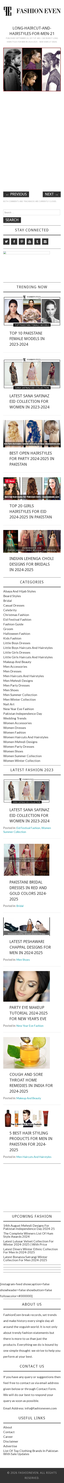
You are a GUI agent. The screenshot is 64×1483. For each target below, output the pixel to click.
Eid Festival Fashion (17, 619)
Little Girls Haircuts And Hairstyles (28, 657)
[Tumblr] (37, 241)
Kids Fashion (12, 638)
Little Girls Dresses (16, 652)
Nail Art (8, 704)
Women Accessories (17, 723)
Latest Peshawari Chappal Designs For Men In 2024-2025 (30, 947)
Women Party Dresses (18, 746)
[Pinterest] (22, 241)
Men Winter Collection (19, 699)
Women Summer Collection (22, 756)
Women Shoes (13, 751)
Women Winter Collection (21, 760)
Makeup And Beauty (17, 662)
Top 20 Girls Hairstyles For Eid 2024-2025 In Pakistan (30, 511)
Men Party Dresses (16, 685)
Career (8, 1436)
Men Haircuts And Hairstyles (23, 676)
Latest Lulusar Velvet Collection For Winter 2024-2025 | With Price (28, 1242)
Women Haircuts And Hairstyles (25, 737)
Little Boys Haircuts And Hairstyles (28, 648)
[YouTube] (30, 241)
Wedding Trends (14, 718)
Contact (9, 1432)
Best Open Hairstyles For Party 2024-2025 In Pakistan (31, 459)
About (7, 1427)
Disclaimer (10, 1441)
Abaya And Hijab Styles (19, 591)
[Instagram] (45, 241)
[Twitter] (6, 241)
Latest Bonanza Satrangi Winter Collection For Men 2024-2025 (25, 1258)
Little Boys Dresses (16, 643)
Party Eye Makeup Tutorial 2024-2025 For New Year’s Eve (28, 1013)
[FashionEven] (32, 11)
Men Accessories (15, 666)
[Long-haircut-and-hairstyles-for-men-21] (32, 69)
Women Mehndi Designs (20, 742)
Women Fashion (14, 732)
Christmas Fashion (16, 615)
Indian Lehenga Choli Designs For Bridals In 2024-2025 (31, 564)
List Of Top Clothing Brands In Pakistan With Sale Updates (30, 1452)
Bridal (7, 600)
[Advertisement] (32, 116)
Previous (16, 194)
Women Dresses (14, 728)
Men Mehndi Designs (18, 680)
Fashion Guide (13, 624)
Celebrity (10, 610)
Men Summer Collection (20, 695)
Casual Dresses (13, 605)
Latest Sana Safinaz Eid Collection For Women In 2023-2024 (29, 402)
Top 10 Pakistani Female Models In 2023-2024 (27, 339)
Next (51, 194)
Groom (8, 629)
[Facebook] (14, 241)
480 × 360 (41, 38)
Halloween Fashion (16, 633)
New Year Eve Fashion (18, 709)
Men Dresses (12, 671)
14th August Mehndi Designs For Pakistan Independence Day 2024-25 (29, 1227)
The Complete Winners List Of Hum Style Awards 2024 (28, 1234)
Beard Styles (12, 596)
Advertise (10, 1446)
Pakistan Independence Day (22, 713)
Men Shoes (11, 690)
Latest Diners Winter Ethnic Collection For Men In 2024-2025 (30, 1250)
